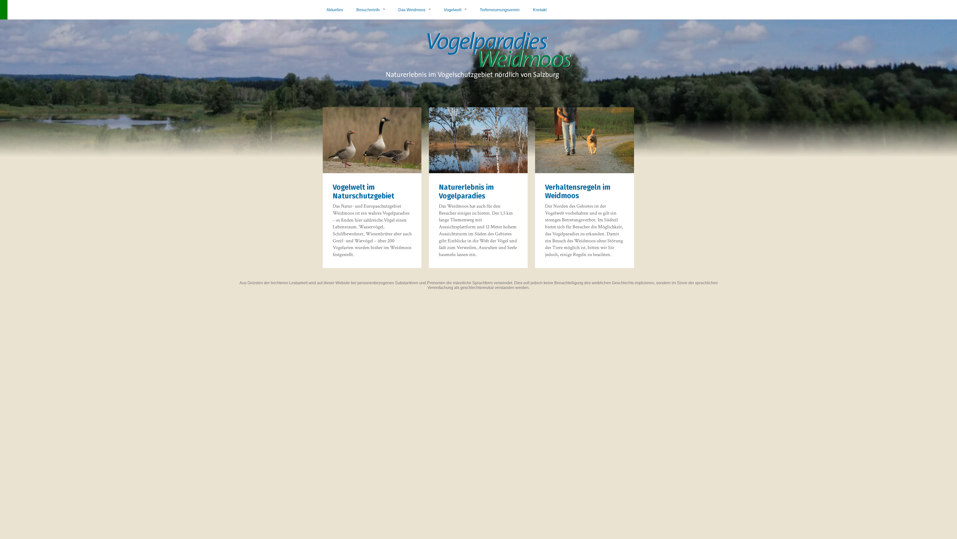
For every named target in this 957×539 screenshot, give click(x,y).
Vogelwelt (452, 9)
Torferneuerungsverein (500, 9)
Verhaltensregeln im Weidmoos (577, 191)
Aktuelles (334, 9)
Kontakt (540, 9)
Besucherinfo (368, 9)
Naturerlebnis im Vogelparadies (466, 191)
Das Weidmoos (411, 9)
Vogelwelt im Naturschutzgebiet (363, 191)
